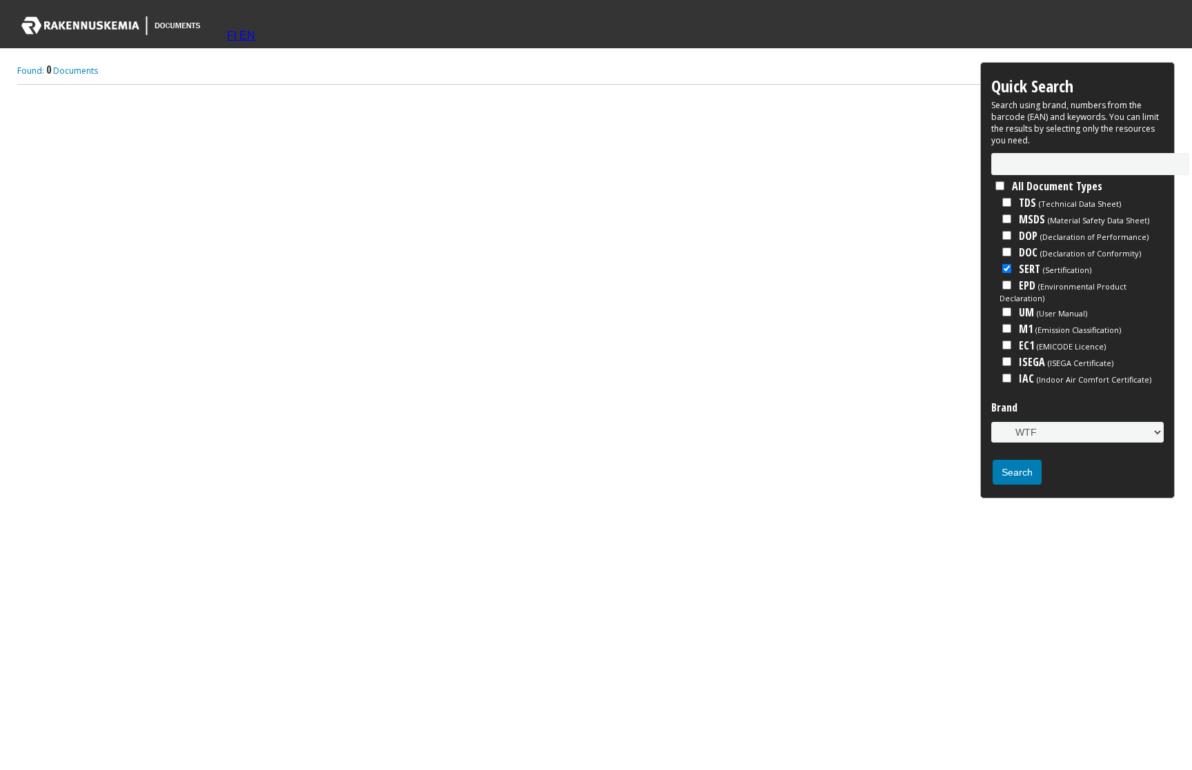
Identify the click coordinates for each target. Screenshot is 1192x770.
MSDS (1082, 219)
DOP (1082, 235)
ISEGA (1064, 361)
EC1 (1061, 345)
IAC (1083, 378)
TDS (1068, 202)
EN (247, 35)
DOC (1078, 252)
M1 (1068, 328)
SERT (1053, 268)
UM (1051, 312)
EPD (1063, 290)
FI (233, 35)
